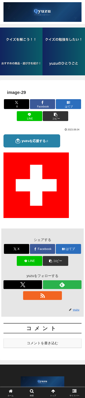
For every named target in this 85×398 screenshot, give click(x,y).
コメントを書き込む (42, 343)
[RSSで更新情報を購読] (42, 295)
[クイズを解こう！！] (21, 40)
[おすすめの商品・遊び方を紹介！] (21, 63)
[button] (55, 116)
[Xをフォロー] (22, 284)
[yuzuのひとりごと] (63, 63)
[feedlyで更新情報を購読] (62, 284)
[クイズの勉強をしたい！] (63, 40)
